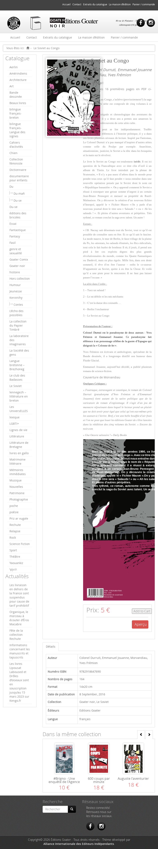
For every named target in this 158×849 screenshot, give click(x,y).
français (85, 719)
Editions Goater (90, 710)
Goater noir (17, 266)
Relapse (14, 531)
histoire (14, 272)
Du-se (18, 200)
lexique (14, 417)
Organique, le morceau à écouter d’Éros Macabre (19, 618)
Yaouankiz (16, 563)
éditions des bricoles (17, 215)
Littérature (16, 436)
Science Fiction (19, 544)
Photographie (18, 499)
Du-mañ (19, 193)
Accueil (66, 4)
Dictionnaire (17, 170)
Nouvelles (16, 487)
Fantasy (14, 236)
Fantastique (17, 230)
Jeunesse (15, 291)
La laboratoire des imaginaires (19, 340)
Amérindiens (18, 73)
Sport (13, 550)
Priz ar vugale (18, 518)
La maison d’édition (120, 4)
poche (13, 506)
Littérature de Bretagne (18, 445)
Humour (15, 285)
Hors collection (19, 278)
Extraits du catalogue (95, 4)
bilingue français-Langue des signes (17, 130)
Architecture (18, 80)
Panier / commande (143, 4)
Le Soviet (15, 386)
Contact (76, 4)
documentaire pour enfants (19, 178)
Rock (12, 537)
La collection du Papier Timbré (18, 325)
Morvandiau (95, 75)
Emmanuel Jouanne (135, 70)
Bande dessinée (15, 95)
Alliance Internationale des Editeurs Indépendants (78, 844)
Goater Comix (18, 259)
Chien (13, 153)
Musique (15, 480)
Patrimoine (16, 493)
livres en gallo (19, 453)
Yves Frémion (119, 75)
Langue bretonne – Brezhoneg (16, 365)
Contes (18, 304)
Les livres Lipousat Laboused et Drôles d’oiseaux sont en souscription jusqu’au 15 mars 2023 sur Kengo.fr (19, 682)
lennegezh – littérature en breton (18, 396)
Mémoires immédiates (17, 472)
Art (11, 86)
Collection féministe (16, 161)
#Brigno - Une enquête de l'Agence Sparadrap (64, 782)
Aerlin (13, 67)
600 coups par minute (99, 780)
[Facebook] (141, 23)
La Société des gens (19, 352)
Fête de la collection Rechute (16, 635)
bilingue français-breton (15, 113)
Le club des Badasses (17, 377)
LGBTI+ (14, 424)
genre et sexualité (15, 251)
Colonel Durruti (102, 70)
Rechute (15, 525)
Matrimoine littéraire (17, 461)
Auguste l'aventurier (133, 778)
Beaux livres (17, 103)
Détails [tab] (50, 646)
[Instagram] (151, 23)
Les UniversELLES (18, 409)
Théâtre (14, 556)
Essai (12, 224)
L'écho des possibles (16, 313)
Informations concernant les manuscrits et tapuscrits (19, 651)
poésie (14, 512)
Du (11, 186)
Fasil (12, 243)
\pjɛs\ (13, 569)
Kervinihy (15, 298)
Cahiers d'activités (16, 145)
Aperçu (141, 624)
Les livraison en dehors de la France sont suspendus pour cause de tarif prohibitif (19, 595)
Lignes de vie (18, 430)
